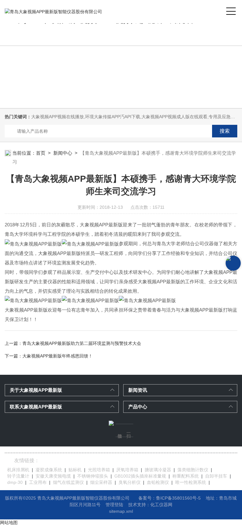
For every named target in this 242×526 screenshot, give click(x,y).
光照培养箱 (99, 469)
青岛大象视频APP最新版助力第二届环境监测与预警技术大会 (81, 343)
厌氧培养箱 (127, 469)
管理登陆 (114, 504)
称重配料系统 (185, 476)
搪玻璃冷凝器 (158, 469)
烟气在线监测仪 (68, 482)
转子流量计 (18, 476)
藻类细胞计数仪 (192, 469)
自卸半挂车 (216, 476)
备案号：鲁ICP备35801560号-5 (169, 498)
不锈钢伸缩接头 (92, 476)
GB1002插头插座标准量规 (140, 476)
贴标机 (75, 469)
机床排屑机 (18, 469)
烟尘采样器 (101, 482)
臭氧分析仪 (129, 482)
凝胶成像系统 (49, 469)
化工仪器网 (161, 504)
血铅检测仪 (158, 482)
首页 (40, 153)
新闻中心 (62, 153)
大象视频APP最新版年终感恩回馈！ (57, 355)
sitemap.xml (121, 511)
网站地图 (9, 522)
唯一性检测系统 (190, 482)
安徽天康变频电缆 (53, 476)
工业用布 (38, 482)
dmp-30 (15, 482)
